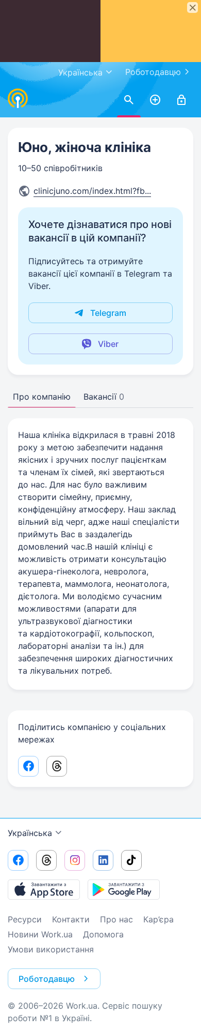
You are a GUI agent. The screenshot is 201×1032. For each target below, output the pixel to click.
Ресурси (25, 919)
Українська (30, 833)
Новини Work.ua (40, 934)
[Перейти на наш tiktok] (131, 860)
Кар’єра (158, 919)
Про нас (116, 919)
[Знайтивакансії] (129, 100)
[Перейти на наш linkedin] (103, 860)
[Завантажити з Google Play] (124, 889)
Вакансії (103, 396)
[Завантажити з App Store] (44, 889)
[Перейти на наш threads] (46, 860)
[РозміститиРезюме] (155, 100)
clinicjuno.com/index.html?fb (92, 191)
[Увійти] (181, 100)
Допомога (103, 934)
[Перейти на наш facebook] (18, 860)
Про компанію (42, 396)
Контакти (71, 919)
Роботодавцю (153, 72)
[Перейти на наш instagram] (74, 860)
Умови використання (51, 949)
